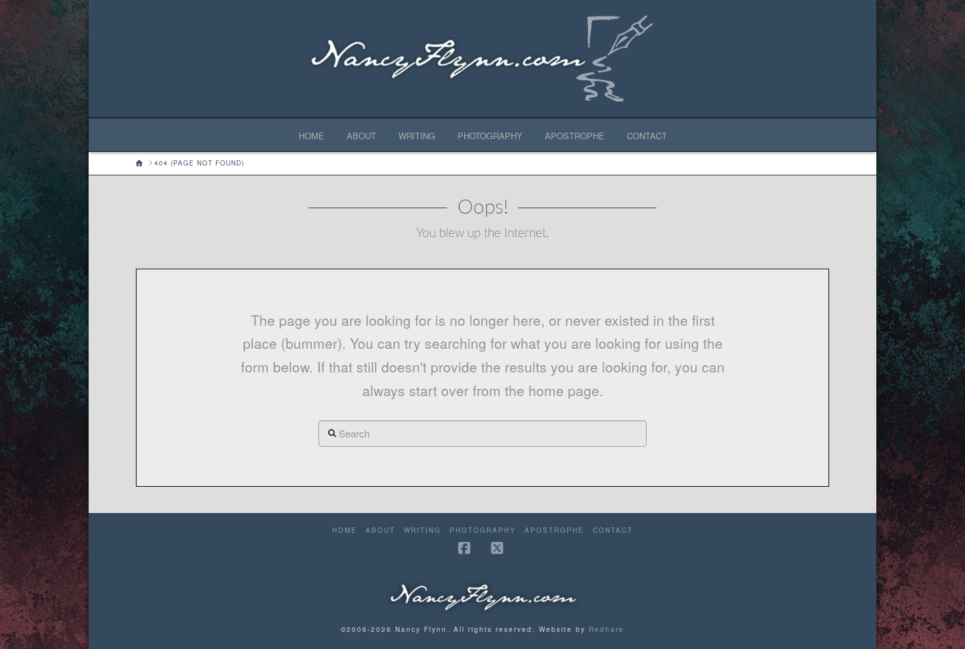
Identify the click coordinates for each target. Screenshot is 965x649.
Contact (613, 530)
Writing (422, 530)
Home (344, 530)
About (380, 530)
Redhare (606, 629)
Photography (483, 530)
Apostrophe (554, 530)
